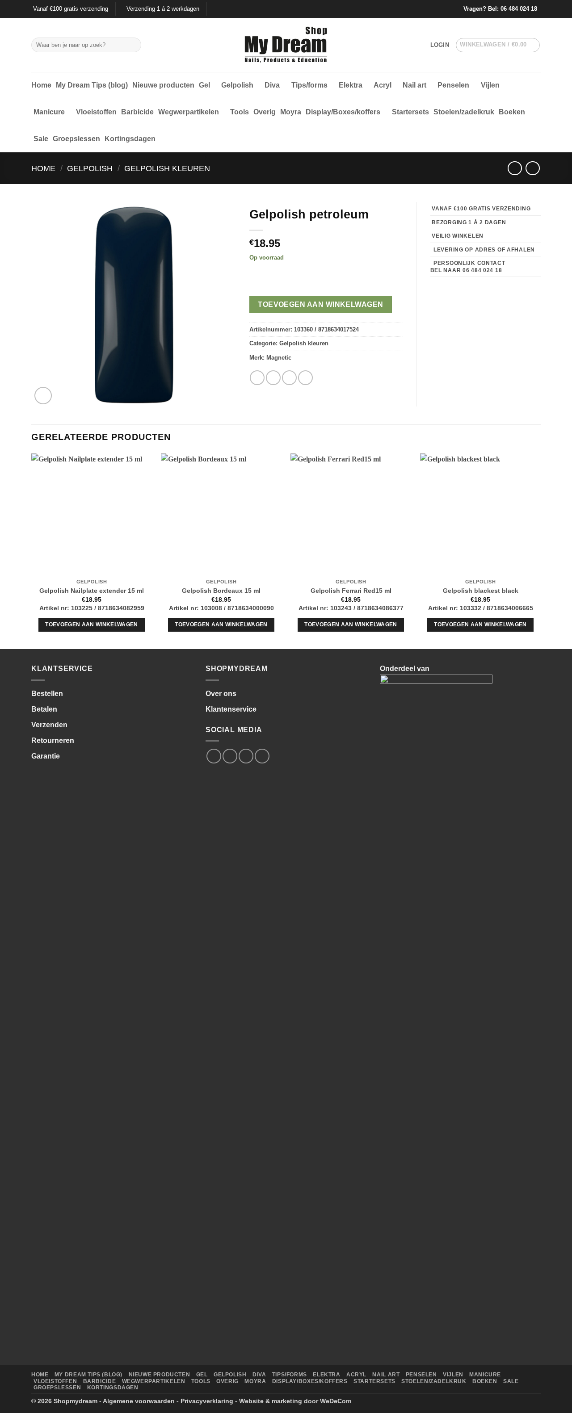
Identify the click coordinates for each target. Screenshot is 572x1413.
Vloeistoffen (96, 112)
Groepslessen (76, 139)
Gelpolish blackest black (480, 590)
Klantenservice (231, 709)
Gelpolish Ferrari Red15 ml (351, 590)
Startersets (410, 112)
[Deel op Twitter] (273, 377)
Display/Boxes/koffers (343, 112)
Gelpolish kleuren (167, 168)
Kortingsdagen (130, 139)
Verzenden (49, 725)
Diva (272, 85)
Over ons (221, 693)
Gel (204, 85)
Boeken (512, 112)
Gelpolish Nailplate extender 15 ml (91, 590)
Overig (264, 112)
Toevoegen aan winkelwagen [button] (91, 624)
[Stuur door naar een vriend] (289, 377)
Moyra (290, 112)
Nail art (414, 85)
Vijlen (490, 85)
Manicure (49, 112)
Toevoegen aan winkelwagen (320, 304)
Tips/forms (309, 85)
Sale (41, 139)
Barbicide (137, 112)
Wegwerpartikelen (188, 112)
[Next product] (515, 168)
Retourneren (52, 740)
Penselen (453, 85)
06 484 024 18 (518, 8)
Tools (239, 112)
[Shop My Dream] (286, 45)
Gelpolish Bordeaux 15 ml (221, 590)
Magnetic (278, 357)
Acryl (382, 85)
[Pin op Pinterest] (305, 377)
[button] (439, 45)
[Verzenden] (133, 45)
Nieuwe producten (163, 85)
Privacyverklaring (207, 1401)
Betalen (44, 709)
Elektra (350, 85)
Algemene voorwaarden (139, 1401)
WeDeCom (335, 1401)
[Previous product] (532, 168)
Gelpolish (237, 85)
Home (41, 85)
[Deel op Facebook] (257, 377)
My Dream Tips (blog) (92, 85)
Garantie (45, 756)
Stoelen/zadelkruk (463, 112)
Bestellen (47, 693)
